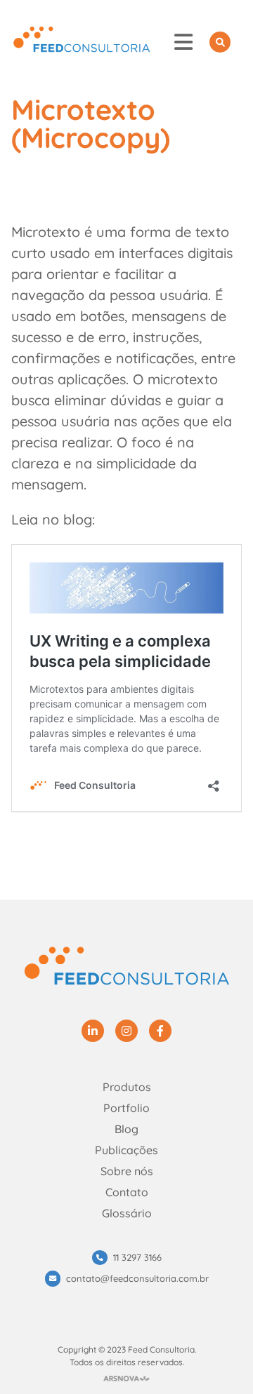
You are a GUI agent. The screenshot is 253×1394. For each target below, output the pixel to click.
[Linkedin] (93, 1031)
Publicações (126, 1150)
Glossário (127, 1213)
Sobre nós (126, 1171)
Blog (126, 1129)
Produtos (127, 1087)
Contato (126, 1192)
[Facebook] (160, 1031)
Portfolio (126, 1108)
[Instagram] (126, 1031)
